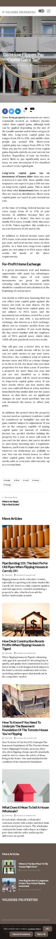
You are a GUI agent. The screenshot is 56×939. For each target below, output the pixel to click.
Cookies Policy (34, 929)
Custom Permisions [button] (21, 934)
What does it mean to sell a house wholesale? (25, 809)
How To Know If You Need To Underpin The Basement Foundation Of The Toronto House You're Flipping (25, 728)
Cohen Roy (11, 65)
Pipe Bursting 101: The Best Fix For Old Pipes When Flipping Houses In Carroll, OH (25, 567)
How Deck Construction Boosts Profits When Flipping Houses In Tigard (23, 645)
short (18, 480)
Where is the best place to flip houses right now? (33, 865)
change (8, 485)
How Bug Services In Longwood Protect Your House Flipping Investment (33, 883)
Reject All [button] (41, 934)
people (7, 480)
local (27, 480)
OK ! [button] (47, 929)
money (36, 480)
